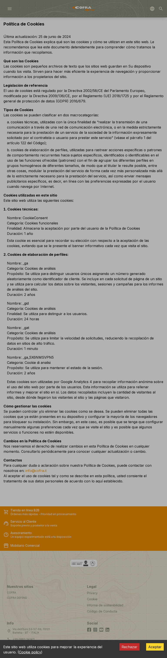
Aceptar (155, 647)
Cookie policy (30, 652)
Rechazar (129, 647)
